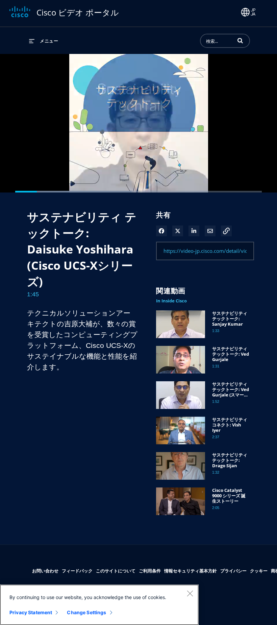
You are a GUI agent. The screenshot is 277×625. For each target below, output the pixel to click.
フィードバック (77, 570)
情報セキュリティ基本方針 (190, 570)
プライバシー (233, 570)
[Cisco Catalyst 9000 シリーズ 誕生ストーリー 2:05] (180, 516)
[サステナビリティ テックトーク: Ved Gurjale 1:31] (180, 375)
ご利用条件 (150, 570)
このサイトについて (115, 570)
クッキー (259, 570)
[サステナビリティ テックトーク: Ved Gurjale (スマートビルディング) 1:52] (180, 410)
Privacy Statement (30, 612)
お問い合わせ (45, 570)
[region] (99, 605)
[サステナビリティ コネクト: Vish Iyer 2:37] (180, 446)
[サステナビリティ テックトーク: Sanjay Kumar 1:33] (180, 339)
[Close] (189, 593)
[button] (240, 40)
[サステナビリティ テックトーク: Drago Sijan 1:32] (180, 481)
